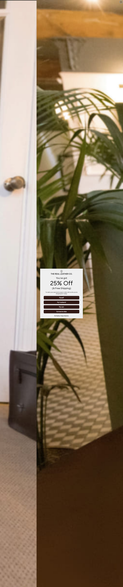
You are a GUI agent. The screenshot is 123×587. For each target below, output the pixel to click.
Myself (61, 298)
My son (61, 307)
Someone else (61, 312)
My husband (61, 302)
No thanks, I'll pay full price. (61, 316)
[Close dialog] (121, 2)
